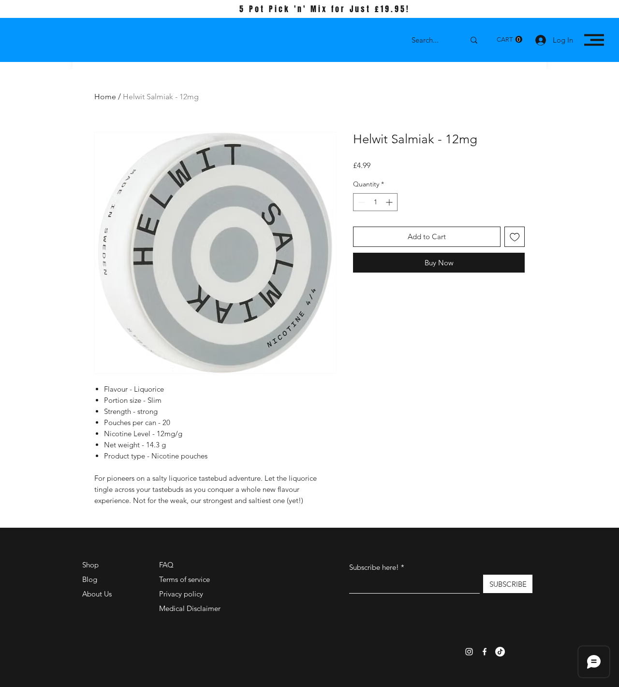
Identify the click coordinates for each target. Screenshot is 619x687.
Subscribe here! (374, 567)
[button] (509, 39)
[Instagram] (469, 651)
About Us (97, 593)
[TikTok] (500, 651)
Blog (89, 579)
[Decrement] (360, 202)
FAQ (166, 564)
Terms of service (184, 579)
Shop (90, 564)
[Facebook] (484, 651)
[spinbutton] (375, 202)
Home (105, 96)
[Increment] (390, 202)
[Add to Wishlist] (514, 237)
